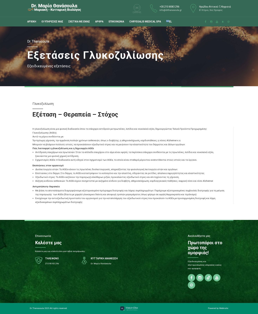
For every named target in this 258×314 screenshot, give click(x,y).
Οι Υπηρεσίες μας (52, 21)
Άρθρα (99, 21)
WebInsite (223, 308)
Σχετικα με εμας (79, 21)
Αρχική (31, 21)
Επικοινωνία (116, 21)
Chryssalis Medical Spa (145, 21)
